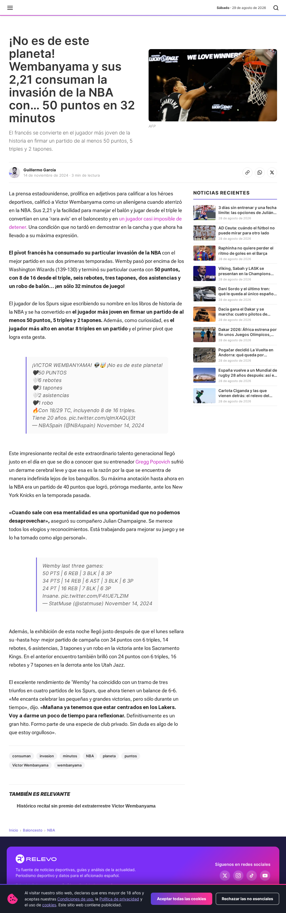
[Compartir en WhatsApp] (260, 172)
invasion (47, 756)
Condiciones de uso (75, 899)
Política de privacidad (119, 899)
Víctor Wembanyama (30, 765)
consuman (21, 756)
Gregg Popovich (152, 462)
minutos (70, 756)
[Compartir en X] (272, 172)
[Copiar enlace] (247, 172)
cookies (49, 904)
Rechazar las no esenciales (247, 898)
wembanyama (69, 765)
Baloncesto (32, 830)
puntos (131, 756)
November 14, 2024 (120, 425)
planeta (109, 756)
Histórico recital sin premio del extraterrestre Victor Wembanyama (86, 806)
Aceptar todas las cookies (181, 898)
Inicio (13, 830)
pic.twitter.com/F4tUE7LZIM (94, 596)
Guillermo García (39, 169)
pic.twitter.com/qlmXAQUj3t (102, 418)
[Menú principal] (10, 7)
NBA (90, 756)
